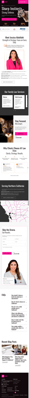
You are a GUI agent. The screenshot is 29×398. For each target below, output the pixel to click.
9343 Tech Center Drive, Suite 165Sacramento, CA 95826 (7, 381)
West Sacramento (12, 195)
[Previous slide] (13, 111)
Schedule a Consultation (8, 19)
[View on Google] (4, 165)
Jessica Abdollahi (5, 362)
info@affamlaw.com (6, 384)
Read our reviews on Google (14, 176)
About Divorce (6, 106)
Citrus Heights (19, 192)
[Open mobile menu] (26, 2)
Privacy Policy (21, 395)
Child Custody (4, 389)
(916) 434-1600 (18, 138)
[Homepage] (5, 2)
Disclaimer (25, 395)
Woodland (16, 195)
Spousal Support (4, 392)
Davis (8, 195)
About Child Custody (17, 108)
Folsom (23, 192)
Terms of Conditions (15, 395)
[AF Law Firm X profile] (15, 392)
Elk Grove (15, 192)
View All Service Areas (8, 198)
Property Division (9, 389)
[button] (1, 168)
